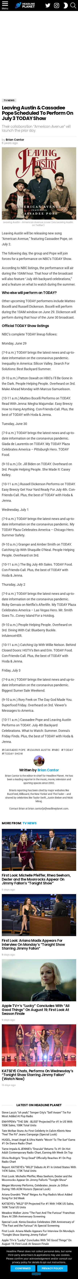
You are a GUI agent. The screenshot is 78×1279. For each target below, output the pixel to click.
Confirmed (23, 1268)
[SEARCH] (73, 5)
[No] (36, 1273)
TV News (29, 823)
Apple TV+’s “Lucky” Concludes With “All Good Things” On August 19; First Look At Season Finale (35, 1009)
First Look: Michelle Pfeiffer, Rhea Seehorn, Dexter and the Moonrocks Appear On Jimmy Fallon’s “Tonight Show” (36, 879)
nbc (57, 750)
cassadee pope (15, 750)
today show (13, 753)
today (68, 750)
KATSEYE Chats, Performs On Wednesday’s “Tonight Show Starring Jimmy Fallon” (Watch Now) (37, 1075)
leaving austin (40, 750)
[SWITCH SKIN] (66, 5)
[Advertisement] (39, 52)
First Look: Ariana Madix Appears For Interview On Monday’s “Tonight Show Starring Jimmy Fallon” (33, 944)
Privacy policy (52, 1268)
